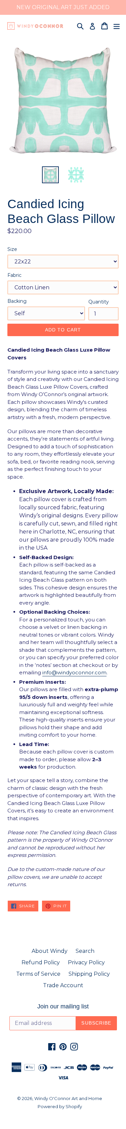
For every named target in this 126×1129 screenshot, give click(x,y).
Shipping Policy (89, 974)
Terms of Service (38, 974)
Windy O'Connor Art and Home (68, 1098)
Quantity (98, 302)
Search (85, 951)
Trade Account (63, 985)
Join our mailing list (63, 1006)
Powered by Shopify (60, 1106)
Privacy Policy (86, 962)
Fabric (14, 275)
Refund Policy (41, 962)
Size (12, 249)
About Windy (50, 951)
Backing (17, 301)
